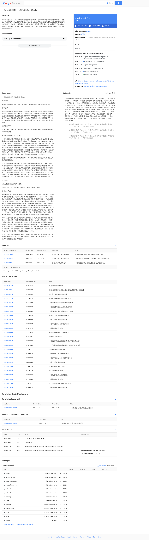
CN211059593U (8, 362)
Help (99, 537)
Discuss (104, 86)
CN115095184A (9, 263)
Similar (106, 26)
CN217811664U (8, 383)
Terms (82, 537)
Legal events (90, 81)
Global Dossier (96, 86)
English (88, 31)
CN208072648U (8, 336)
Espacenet (87, 86)
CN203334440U (8, 324)
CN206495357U (8, 370)
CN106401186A (9, 254)
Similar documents (100, 81)
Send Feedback (60, 537)
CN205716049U (8, 285)
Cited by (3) (81, 81)
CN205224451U (8, 353)
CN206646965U (8, 328)
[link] (7, 473)
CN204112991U (8, 315)
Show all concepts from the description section (18, 524)
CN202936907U (8, 349)
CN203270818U (8, 302)
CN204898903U (8, 332)
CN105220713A (8, 294)
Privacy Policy (91, 537)
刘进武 (83, 34)
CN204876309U (8, 375)
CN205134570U (8, 319)
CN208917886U (8, 366)
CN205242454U (8, 358)
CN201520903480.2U (10, 408)
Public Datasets (72, 537)
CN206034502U (8, 311)
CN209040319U (8, 341)
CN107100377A (9, 258)
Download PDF (82, 26)
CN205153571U (8, 298)
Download (102, 466)
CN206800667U (8, 345)
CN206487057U (8, 307)
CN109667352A (8, 290)
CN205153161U (8, 387)
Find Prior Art (96, 26)
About (50, 537)
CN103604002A (8, 379)
